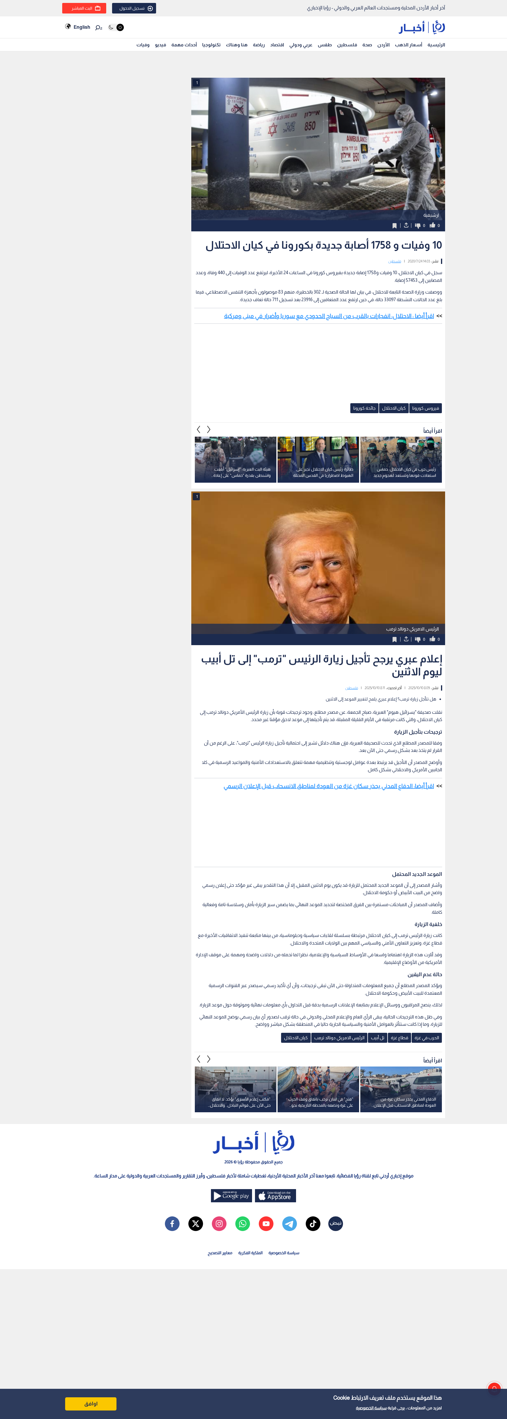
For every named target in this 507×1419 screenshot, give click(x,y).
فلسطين (347, 44)
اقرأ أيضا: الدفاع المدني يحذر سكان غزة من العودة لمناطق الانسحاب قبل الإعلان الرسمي (329, 786)
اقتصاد (277, 44)
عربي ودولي (300, 44)
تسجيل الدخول (132, 8)
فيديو (160, 44)
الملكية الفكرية (250, 1252)
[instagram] (219, 1223)
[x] (195, 1223)
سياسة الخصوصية (371, 1408)
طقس (325, 44)
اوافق (91, 1404)
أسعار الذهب (408, 44)
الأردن (383, 44)
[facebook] (172, 1223)
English (82, 27)
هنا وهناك (237, 44)
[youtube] (266, 1223)
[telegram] (289, 1223)
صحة (367, 44)
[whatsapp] (242, 1223)
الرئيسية (436, 44)
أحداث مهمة (184, 44)
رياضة (259, 44)
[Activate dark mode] (115, 27)
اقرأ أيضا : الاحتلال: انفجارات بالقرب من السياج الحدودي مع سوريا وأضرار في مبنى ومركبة (329, 316)
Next (198, 429)
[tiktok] (313, 1223)
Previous (209, 429)
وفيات (143, 44)
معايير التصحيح (220, 1252)
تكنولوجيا (211, 44)
